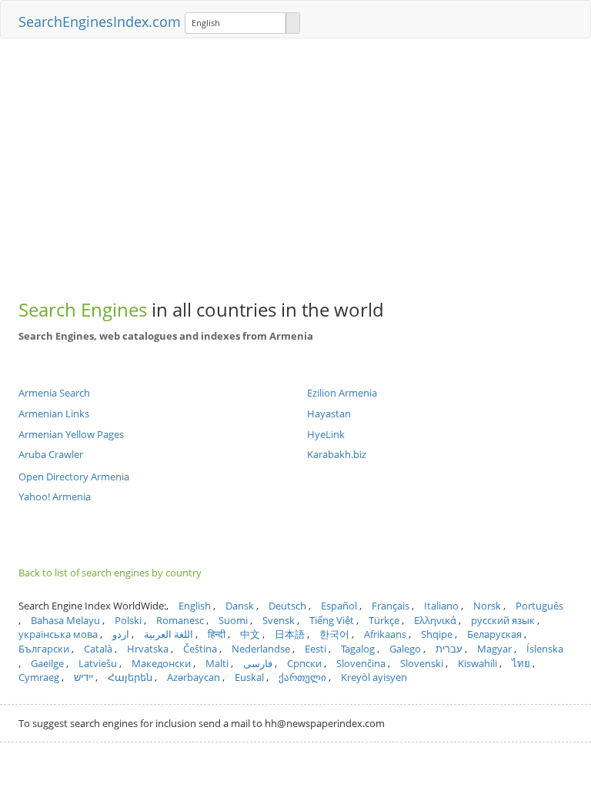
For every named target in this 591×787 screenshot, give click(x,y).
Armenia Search (54, 393)
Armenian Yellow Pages (71, 434)
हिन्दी (216, 634)
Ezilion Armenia (342, 393)
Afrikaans (385, 634)
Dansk (239, 606)
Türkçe (384, 620)
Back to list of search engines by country (110, 572)
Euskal (249, 677)
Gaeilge (47, 663)
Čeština (200, 649)
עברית (449, 649)
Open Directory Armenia (73, 476)
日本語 (290, 634)
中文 (250, 634)
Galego (405, 649)
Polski (128, 620)
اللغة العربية (168, 634)
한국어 (334, 634)
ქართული (302, 677)
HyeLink (326, 434)
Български (43, 649)
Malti (217, 663)
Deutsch (287, 606)
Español (339, 606)
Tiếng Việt (331, 620)
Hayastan (329, 413)
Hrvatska (148, 649)
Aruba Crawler (50, 454)
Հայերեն (130, 677)
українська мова (58, 634)
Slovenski (421, 663)
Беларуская (494, 634)
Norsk (487, 606)
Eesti (315, 649)
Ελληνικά (435, 620)
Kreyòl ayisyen (374, 677)
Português (539, 606)
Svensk (278, 620)
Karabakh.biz (336, 454)
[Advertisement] (295, 161)
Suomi (233, 620)
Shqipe (436, 634)
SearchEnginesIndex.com (99, 21)
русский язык (503, 620)
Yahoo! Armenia (54, 496)
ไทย (521, 663)
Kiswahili (477, 663)
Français (390, 606)
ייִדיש (83, 677)
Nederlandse (261, 649)
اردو (120, 634)
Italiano (441, 606)
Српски (304, 663)
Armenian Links (53, 413)
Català (98, 649)
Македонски (161, 663)
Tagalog (358, 649)
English (195, 606)
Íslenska (544, 649)
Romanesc (180, 620)
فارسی (257, 663)
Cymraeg (38, 677)
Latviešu (97, 663)
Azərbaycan (193, 677)
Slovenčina (361, 663)
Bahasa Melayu (65, 620)
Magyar (494, 649)
